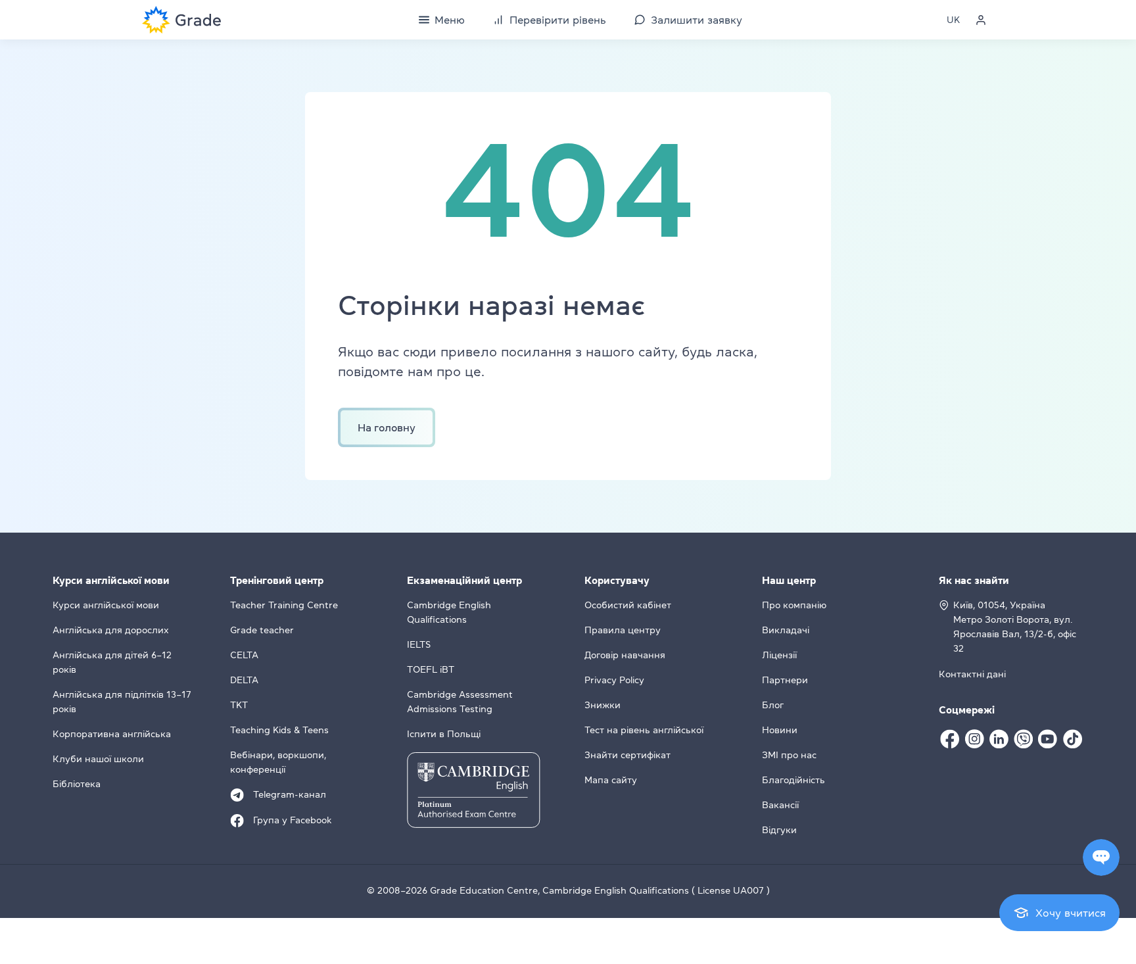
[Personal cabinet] (981, 20)
